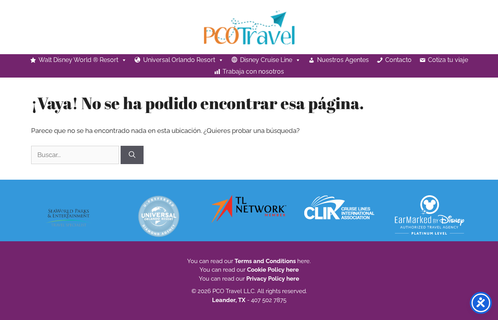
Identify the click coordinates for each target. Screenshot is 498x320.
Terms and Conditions (265, 261)
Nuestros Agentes (343, 60)
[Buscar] (132, 155)
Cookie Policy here (273, 269)
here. (303, 261)
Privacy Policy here (272, 278)
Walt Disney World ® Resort (78, 60)
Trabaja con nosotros (253, 71)
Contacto (398, 60)
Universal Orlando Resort (179, 60)
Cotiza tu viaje (448, 60)
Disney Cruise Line (266, 60)
